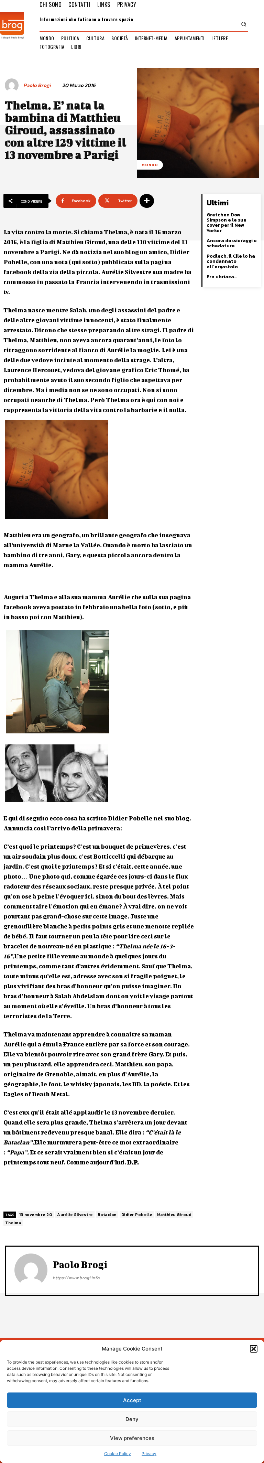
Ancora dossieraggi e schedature (232, 243)
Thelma (13, 1223)
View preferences (132, 1438)
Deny (132, 1419)
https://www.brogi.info (76, 1277)
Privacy (149, 1453)
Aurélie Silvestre (75, 1215)
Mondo (150, 165)
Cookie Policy (117, 1453)
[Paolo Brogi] (13, 85)
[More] (147, 201)
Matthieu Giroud (174, 1215)
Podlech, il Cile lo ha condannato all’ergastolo (231, 261)
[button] (253, 1348)
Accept (132, 1400)
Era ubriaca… (222, 276)
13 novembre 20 (35, 1215)
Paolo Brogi (37, 85)
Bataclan (107, 1215)
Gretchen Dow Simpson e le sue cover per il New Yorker (226, 222)
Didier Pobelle (136, 1215)
